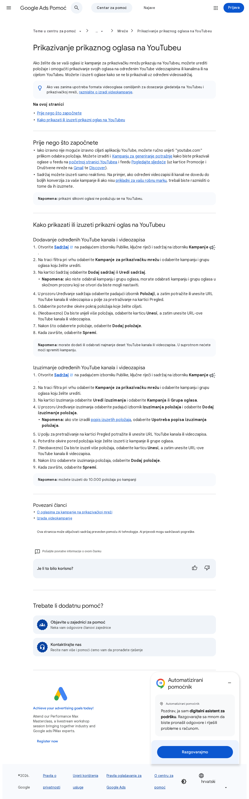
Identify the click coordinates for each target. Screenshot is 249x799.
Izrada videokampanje (54, 518)
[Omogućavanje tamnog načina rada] (184, 781)
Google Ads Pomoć (43, 8)
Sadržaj (61, 247)
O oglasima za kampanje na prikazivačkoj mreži (74, 512)
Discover (97, 168)
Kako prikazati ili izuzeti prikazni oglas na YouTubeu (81, 120)
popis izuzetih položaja (111, 419)
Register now (47, 741)
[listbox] (213, 782)
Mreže (122, 31)
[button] (9, 8)
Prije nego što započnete (59, 113)
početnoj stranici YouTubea (93, 162)
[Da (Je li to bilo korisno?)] (194, 568)
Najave (149, 8)
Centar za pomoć (112, 8)
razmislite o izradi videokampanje (106, 92)
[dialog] (195, 718)
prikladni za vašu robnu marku (141, 180)
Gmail (78, 168)
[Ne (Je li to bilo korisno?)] (207, 568)
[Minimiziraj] (229, 681)
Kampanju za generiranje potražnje (142, 156)
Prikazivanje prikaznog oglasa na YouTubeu (174, 31)
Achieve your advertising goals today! (63, 708)
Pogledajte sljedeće (148, 162)
